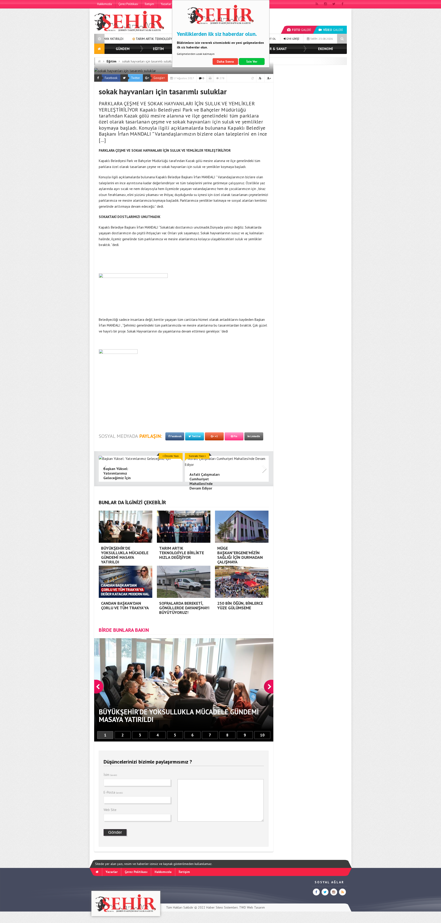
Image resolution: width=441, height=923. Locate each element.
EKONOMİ (325, 49)
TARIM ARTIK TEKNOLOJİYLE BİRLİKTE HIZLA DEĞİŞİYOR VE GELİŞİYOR (125, 39)
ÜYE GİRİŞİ (292, 38)
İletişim (149, 4)
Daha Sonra (225, 61)
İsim (110, 774)
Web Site (110, 810)
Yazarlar (166, 4)
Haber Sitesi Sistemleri (222, 907)
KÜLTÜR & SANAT (273, 49)
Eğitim (111, 61)
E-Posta (113, 792)
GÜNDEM (123, 49)
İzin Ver (251, 61)
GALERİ (301, 30)
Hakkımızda (104, 4)
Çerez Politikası (128, 4)
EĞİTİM (158, 49)
